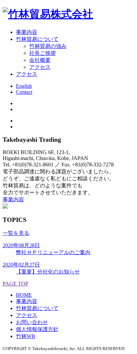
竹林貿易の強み (48, 46)
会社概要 (40, 60)
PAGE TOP (15, 283)
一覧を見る (16, 233)
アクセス (40, 67)
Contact (24, 92)
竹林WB (25, 336)
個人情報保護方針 (37, 329)
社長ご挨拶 (42, 53)
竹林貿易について (37, 308)
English (24, 86)
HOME (24, 295)
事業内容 (13, 199)
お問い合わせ (32, 322)
